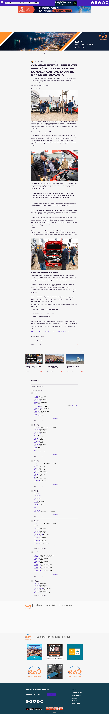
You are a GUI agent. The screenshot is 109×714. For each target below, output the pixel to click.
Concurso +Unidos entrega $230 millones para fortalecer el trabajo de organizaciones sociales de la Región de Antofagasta (54, 367)
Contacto (75, 698)
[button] (68, 53)
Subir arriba (2, 708)
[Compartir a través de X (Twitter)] (34, 340)
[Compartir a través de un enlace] (41, 340)
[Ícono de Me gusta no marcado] (35, 421)
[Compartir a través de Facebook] (31, 340)
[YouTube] (107, 2)
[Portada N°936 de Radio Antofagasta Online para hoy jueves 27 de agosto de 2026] (34, 359)
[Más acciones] (77, 61)
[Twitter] (99, 2)
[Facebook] (96, 2)
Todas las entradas (29, 53)
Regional (37, 53)
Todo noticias (76, 695)
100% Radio (76, 703)
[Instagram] (103, 2)
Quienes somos (77, 692)
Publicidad (75, 701)
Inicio (74, 689)
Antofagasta (43, 53)
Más (59, 53)
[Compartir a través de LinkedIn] (38, 340)
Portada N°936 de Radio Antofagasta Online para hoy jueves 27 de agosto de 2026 (34, 367)
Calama (42, 336)
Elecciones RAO (52, 53)
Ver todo (82, 351)
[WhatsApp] (92, 2)
